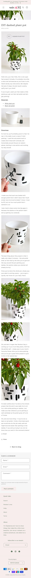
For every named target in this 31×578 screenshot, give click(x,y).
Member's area (7, 504)
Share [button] (5, 439)
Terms (5, 516)
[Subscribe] (25, 545)
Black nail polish (10, 106)
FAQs (5, 508)
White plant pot (10, 103)
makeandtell (12, 574)
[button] (3, 7)
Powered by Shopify (20, 574)
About (5, 512)
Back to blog (16, 447)
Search (5, 500)
